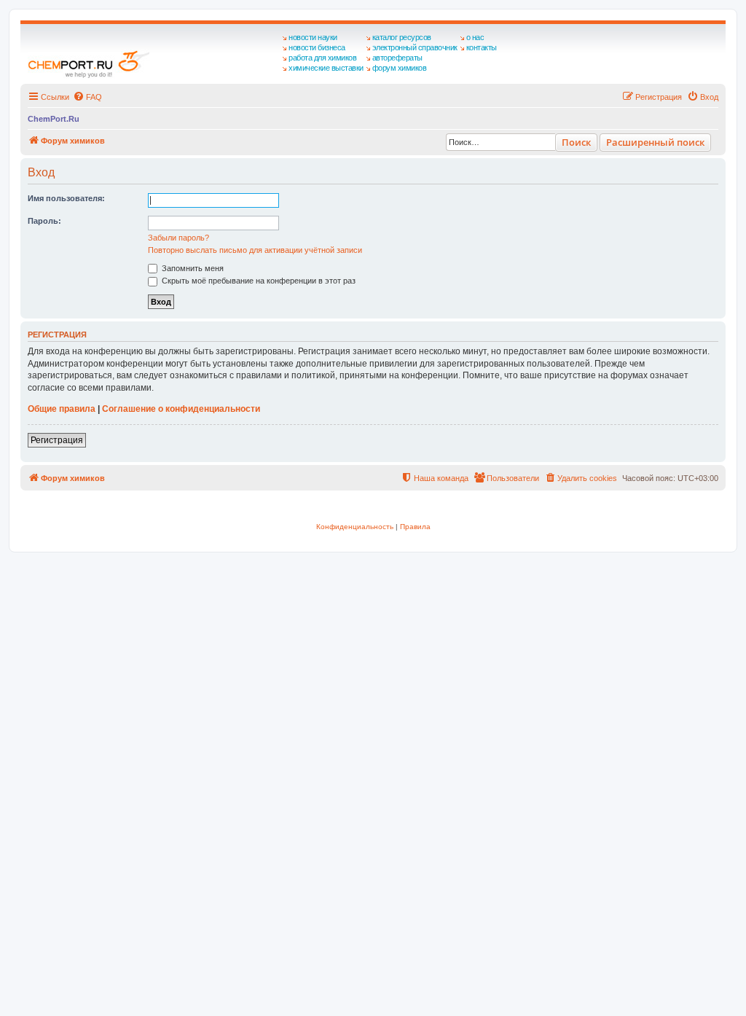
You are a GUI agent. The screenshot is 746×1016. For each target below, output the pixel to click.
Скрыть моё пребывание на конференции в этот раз (258, 280)
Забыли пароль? (178, 237)
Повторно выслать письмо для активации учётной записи (255, 250)
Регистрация (57, 440)
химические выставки (326, 67)
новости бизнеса (316, 47)
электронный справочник (415, 47)
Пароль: (44, 220)
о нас (475, 37)
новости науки (312, 37)
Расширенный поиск (655, 142)
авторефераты (397, 57)
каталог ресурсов (401, 37)
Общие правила (61, 409)
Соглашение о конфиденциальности (181, 409)
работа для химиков (322, 57)
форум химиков (399, 67)
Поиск (576, 142)
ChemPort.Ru (53, 118)
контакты (481, 47)
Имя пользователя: (66, 198)
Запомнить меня (192, 268)
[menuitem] (87, 97)
